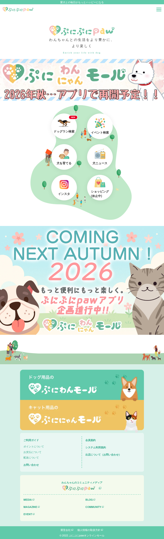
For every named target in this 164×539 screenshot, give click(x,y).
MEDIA (27, 500)
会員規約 (90, 440)
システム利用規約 (95, 447)
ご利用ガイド (31, 440)
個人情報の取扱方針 (88, 530)
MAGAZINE (30, 507)
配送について (31, 457)
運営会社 (65, 530)
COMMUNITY (93, 507)
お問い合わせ (31, 465)
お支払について (32, 452)
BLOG (89, 500)
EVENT (27, 514)
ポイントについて (33, 446)
